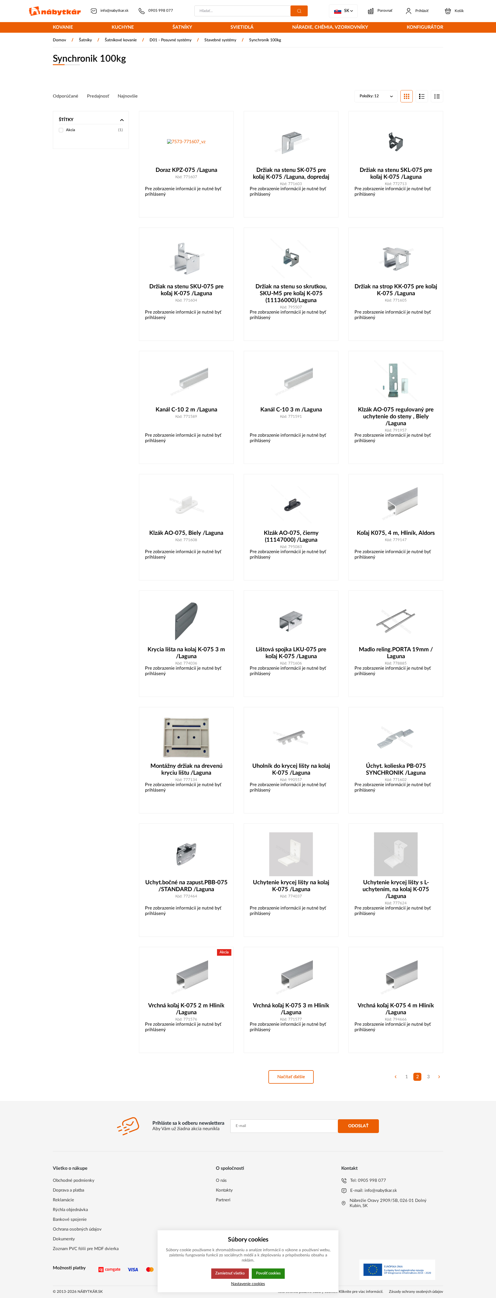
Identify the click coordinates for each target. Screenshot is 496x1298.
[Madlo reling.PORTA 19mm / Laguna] (395, 621)
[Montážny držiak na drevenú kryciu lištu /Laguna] (186, 738)
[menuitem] (63, 28)
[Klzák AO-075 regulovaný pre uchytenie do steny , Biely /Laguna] (395, 382)
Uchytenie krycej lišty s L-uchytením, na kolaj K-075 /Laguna (396, 889)
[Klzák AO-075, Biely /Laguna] (186, 505)
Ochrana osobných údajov (77, 1229)
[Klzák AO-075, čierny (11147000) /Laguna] (291, 505)
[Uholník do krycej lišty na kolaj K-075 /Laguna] (291, 738)
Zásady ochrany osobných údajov (416, 1292)
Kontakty (224, 1190)
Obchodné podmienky (73, 1180)
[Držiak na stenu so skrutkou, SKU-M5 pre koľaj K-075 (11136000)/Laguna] (291, 258)
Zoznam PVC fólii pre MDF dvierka (86, 1249)
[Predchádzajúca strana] (396, 1077)
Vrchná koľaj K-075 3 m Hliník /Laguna (291, 1009)
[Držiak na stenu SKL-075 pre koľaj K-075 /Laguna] (395, 142)
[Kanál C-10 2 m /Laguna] (186, 382)
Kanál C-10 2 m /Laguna (186, 410)
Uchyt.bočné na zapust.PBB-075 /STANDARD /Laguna (186, 886)
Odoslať (358, 1126)
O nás (221, 1180)
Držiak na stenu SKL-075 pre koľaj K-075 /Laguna (396, 173)
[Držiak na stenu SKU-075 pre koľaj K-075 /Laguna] (186, 258)
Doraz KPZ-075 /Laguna (186, 170)
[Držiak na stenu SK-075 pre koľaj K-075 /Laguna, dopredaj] (291, 142)
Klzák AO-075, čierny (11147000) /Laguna (291, 536)
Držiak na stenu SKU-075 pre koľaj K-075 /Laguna (186, 290)
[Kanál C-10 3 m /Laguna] (291, 382)
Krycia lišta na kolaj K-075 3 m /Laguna (186, 653)
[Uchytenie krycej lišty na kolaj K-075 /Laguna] (291, 854)
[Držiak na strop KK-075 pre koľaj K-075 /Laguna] (395, 258)
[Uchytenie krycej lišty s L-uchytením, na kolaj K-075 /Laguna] (395, 854)
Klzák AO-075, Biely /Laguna (186, 533)
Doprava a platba (68, 1190)
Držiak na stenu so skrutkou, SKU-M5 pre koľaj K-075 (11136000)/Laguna (291, 293)
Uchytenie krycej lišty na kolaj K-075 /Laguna (291, 886)
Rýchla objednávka (70, 1210)
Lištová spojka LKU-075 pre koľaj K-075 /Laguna (291, 653)
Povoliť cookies (268, 1273)
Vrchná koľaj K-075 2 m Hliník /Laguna (186, 1009)
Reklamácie (63, 1200)
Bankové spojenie (70, 1219)
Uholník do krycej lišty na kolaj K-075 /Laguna (291, 769)
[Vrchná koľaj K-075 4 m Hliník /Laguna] (395, 977)
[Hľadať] (299, 10)
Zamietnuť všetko (230, 1273)
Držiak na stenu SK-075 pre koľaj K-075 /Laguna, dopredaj (291, 173)
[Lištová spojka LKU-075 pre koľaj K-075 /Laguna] (291, 621)
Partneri (223, 1200)
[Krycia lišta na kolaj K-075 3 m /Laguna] (186, 621)
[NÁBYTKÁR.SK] (55, 11)
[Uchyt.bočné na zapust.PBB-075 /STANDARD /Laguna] (186, 854)
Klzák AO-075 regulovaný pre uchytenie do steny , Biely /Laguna (396, 416)
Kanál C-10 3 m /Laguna (291, 410)
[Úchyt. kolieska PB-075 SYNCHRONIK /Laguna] (395, 738)
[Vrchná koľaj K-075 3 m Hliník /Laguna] (291, 977)
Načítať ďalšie (291, 1076)
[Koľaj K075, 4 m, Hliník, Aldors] (395, 505)
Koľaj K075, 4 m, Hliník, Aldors (396, 533)
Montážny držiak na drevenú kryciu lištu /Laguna (186, 769)
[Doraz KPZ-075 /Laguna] (186, 142)
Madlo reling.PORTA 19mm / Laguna (396, 653)
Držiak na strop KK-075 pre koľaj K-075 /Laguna (395, 290)
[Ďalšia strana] (439, 1077)
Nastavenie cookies (248, 1284)
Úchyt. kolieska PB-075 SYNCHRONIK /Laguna (396, 769)
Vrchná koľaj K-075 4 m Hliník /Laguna (396, 1009)
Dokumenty (64, 1239)
